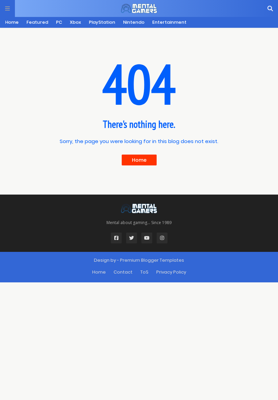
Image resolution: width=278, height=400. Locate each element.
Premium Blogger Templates (152, 260)
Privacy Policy (171, 272)
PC (59, 22)
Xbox (75, 22)
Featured (37, 22)
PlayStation (102, 22)
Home (12, 22)
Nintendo (133, 22)
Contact (123, 272)
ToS (144, 272)
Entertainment (169, 22)
